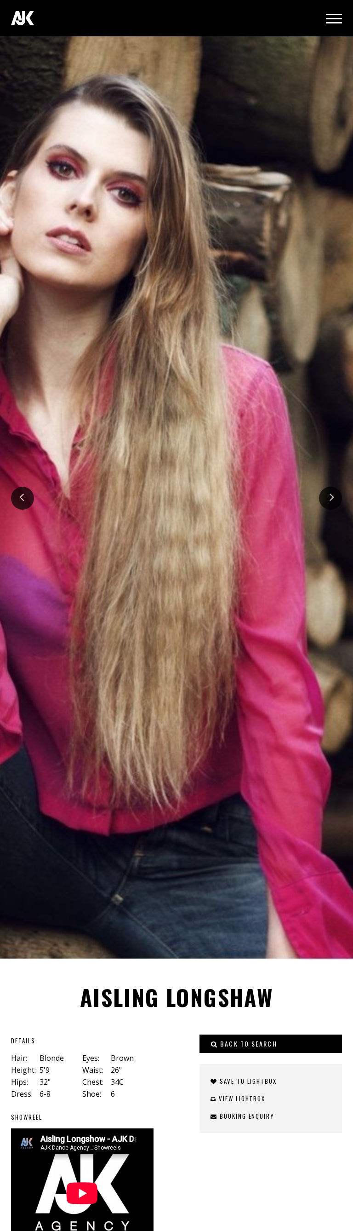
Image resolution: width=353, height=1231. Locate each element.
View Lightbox (240, 1098)
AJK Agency (22, 18)
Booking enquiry (245, 1116)
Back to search (247, 1043)
